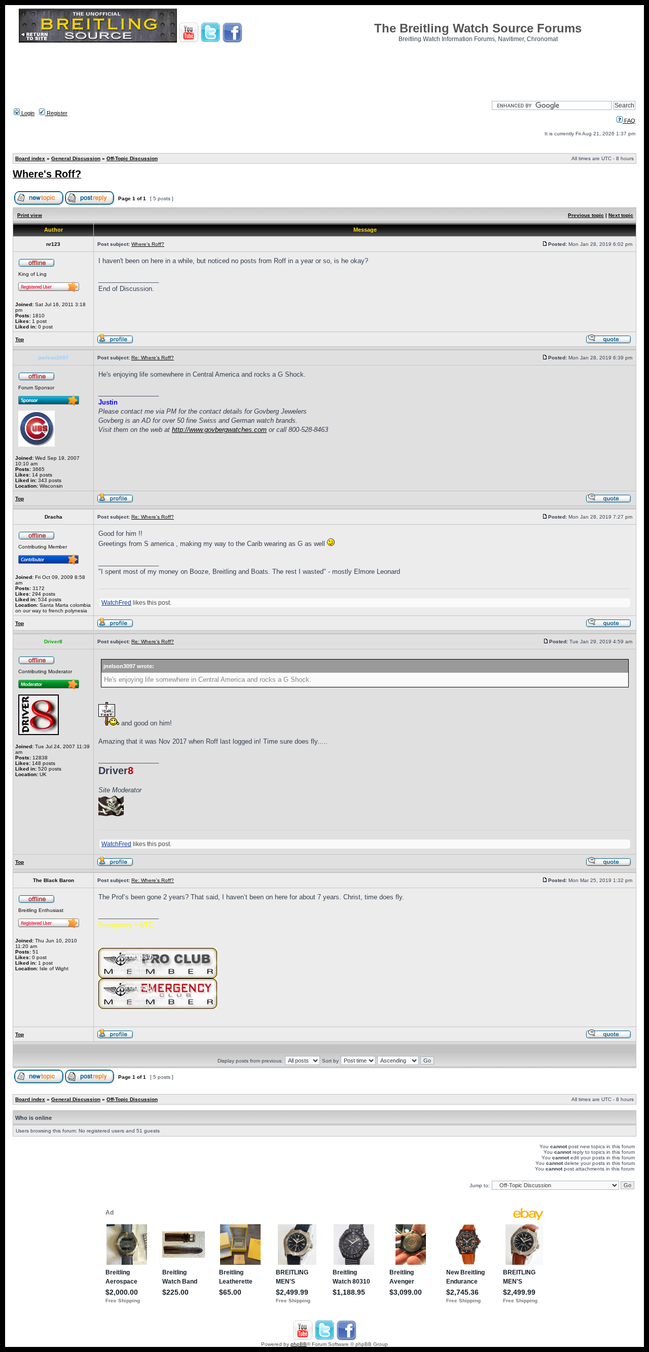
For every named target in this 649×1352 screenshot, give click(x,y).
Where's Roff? (47, 173)
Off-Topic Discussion (132, 158)
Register (56, 113)
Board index (30, 158)
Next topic (620, 215)
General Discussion (75, 158)
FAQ (629, 121)
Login (27, 113)
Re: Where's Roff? (152, 357)
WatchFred (116, 602)
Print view (29, 215)
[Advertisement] (324, 68)
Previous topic (586, 215)
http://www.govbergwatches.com (219, 429)
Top (19, 339)
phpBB (299, 1344)
